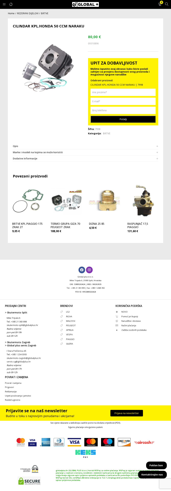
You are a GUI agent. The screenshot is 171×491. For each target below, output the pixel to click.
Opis (15, 146)
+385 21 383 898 (78, 288)
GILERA (69, 343)
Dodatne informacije (25, 158)
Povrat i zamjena (13, 383)
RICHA (69, 316)
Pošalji (123, 119)
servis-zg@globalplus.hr (19, 361)
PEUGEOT (71, 325)
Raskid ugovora (12, 400)
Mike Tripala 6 (13, 318)
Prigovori (9, 387)
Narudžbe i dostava (131, 321)
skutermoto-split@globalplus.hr (22, 325)
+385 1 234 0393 (19, 354)
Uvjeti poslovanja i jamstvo (18, 395)
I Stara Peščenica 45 (16, 351)
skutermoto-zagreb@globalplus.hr (24, 358)
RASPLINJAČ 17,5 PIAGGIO (137, 225)
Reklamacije (11, 391)
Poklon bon (156, 465)
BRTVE (44, 13)
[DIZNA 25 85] (105, 201)
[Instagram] (89, 270)
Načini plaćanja (128, 325)
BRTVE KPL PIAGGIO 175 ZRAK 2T (27, 225)
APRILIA (69, 330)
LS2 (68, 311)
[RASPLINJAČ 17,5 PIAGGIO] (143, 201)
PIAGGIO (70, 339)
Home (11, 13)
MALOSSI (70, 321)
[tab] (85, 146)
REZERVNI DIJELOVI (27, 13)
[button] (159, 4)
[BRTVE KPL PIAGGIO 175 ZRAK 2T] (28, 201)
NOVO (124, 311)
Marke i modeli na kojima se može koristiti (38, 152)
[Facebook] (81, 270)
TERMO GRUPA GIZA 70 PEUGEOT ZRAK (65, 225)
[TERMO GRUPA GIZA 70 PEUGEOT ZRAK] (66, 201)
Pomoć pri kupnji (129, 316)
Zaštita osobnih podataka (133, 330)
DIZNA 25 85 (96, 224)
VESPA (69, 334)
